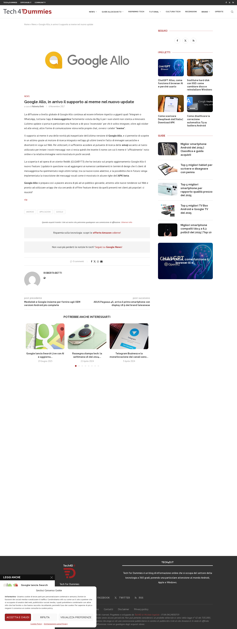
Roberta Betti (38, 106)
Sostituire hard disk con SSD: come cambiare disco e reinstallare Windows (199, 85)
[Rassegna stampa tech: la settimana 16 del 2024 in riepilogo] (87, 336)
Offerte (219, 12)
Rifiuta (44, 617)
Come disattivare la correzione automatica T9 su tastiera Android (198, 121)
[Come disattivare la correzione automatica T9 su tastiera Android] (200, 103)
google (59, 212)
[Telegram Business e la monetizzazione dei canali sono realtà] (129, 336)
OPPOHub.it (25, 2)
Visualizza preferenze (75, 617)
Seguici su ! (108, 247)
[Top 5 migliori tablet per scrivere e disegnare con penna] (167, 169)
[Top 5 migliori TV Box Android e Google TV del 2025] (167, 210)
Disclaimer (123, 609)
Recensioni (191, 12)
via (25, 199)
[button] (30, 347)
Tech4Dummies (10, 2)
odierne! (107, 232)
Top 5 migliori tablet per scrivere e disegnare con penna (196, 168)
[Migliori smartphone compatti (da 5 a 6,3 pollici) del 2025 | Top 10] (167, 229)
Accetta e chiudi (18, 617)
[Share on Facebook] (91, 261)
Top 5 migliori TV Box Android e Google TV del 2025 (194, 209)
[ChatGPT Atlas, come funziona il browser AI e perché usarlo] (171, 67)
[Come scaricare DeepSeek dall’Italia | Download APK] (171, 103)
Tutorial (154, 12)
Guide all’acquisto (111, 12)
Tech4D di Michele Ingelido (147, 614)
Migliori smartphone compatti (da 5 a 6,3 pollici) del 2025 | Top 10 (196, 229)
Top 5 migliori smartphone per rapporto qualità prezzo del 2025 (196, 190)
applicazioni (45, 212)
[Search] (232, 11)
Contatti (108, 609)
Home (27, 24)
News (92, 12)
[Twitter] (229, 2)
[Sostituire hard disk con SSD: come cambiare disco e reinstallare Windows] (200, 67)
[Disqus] (87, 417)
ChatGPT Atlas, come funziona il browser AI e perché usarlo (170, 83)
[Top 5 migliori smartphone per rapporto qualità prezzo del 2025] (167, 189)
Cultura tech (173, 12)
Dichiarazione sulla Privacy (56, 624)
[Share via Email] (101, 261)
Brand (205, 12)
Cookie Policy (36, 624)
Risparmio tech (136, 12)
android (30, 212)
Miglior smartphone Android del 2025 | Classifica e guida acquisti (194, 149)
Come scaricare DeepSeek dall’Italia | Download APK (170, 119)
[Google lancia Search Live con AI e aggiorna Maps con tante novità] (45, 336)
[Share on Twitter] (95, 261)
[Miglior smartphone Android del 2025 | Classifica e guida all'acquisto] (167, 148)
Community (40, 2)
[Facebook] (226, 2)
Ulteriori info (126, 222)
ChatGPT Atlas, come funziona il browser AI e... (185, 261)
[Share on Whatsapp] (98, 261)
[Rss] (233, 2)
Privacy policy (141, 609)
